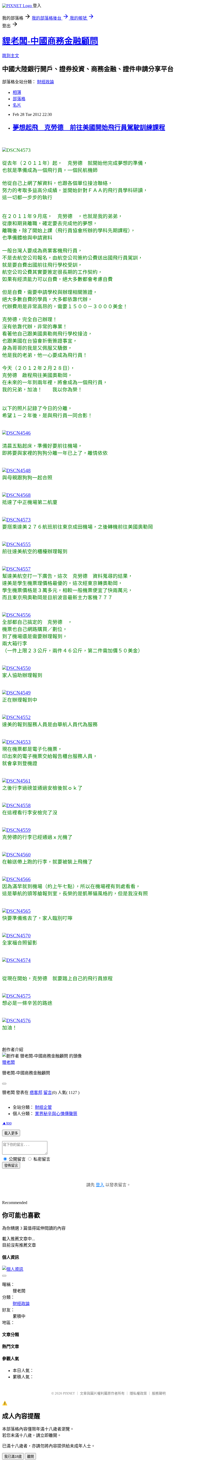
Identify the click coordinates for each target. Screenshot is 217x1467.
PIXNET (69, 1393)
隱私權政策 (138, 1393)
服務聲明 (159, 1393)
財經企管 (43, 1107)
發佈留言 (11, 1166)
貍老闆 (8, 1062)
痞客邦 (36, 1092)
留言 (47, 1092)
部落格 (19, 99)
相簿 (17, 92)
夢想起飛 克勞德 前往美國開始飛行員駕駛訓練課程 (89, 127)
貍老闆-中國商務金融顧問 (50, 41)
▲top (7, 1123)
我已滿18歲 (13, 1457)
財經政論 (45, 82)
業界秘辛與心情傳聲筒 (56, 1113)
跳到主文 (10, 55)
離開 (30, 1457)
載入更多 (11, 1133)
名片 (17, 105)
